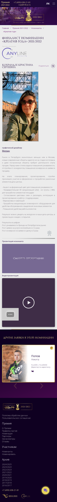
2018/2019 (7, 480)
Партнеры (6, 436)
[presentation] (15, 385)
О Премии (6, 428)
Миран (6, 150)
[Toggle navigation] (54, 4)
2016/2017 (7, 485)
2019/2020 (7, 477)
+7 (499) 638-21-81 (22, 2)
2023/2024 (7, 467)
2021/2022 (7, 472)
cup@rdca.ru (25, 5)
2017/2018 (7, 483)
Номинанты (36, 28)
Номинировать (8, 454)
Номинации (7, 433)
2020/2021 (7, 475)
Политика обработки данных (15, 415)
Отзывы (5, 441)
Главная (5, 28)
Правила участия (9, 431)
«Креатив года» (9, 31)
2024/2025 (7, 464)
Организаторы (8, 439)
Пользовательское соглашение (16, 418)
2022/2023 (7, 469)
